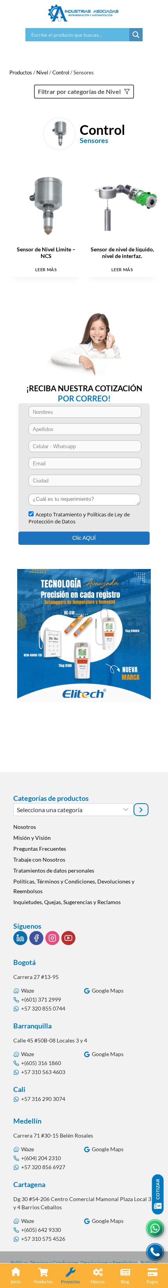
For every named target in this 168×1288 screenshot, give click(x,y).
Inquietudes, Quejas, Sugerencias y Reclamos (67, 902)
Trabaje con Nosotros (39, 859)
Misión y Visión (32, 837)
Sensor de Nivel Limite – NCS (46, 252)
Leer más (46, 269)
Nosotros (24, 826)
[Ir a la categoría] (141, 809)
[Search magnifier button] (136, 34)
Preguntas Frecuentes (39, 848)
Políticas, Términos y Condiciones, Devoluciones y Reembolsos (73, 886)
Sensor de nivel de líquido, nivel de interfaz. (122, 252)
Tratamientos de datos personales (53, 870)
